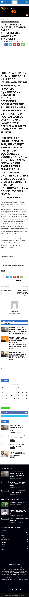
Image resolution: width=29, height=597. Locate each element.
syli (14, 270)
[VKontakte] (16, 589)
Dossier (3, 547)
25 (26, 398)
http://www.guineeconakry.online (14, 313)
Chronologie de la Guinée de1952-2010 (7, 289)
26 (2, 401)
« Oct (2, 403)
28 (11, 401)
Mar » (6, 403)
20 (6, 398)
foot (7, 270)
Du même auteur (7, 323)
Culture (3, 549)
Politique (3, 542)
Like (26, 412)
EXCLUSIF (3, 535)
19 (2, 398)
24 (22, 398)
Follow (25, 415)
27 (6, 401)
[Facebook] (8, 589)
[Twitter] (12, 589)
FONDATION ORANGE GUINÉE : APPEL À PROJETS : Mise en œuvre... (18, 437)
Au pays (3, 21)
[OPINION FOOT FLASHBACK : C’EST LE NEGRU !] (5, 520)
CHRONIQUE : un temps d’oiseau (19, 502)
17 (22, 395)
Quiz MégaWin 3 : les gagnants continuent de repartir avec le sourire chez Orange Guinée (18, 356)
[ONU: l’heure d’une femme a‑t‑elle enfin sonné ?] (5, 446)
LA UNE (13, 21)
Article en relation (8, 321)
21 (11, 398)
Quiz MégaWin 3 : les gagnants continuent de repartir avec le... (17, 453)
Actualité (3, 331)
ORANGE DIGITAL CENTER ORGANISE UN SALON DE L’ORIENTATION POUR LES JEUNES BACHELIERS (18, 330)
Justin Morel (5, 41)
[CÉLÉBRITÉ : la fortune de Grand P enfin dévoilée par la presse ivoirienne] (5, 512)
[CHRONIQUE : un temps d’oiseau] (5, 504)
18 (26, 395)
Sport (17, 21)
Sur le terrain (5, 540)
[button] (27, 2)
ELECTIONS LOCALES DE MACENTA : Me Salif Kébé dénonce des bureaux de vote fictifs (21, 292)
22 (14, 398)
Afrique (3, 544)
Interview (8, 21)
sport (10, 270)
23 (18, 398)
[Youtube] (20, 589)
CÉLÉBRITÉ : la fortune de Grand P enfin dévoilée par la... (18, 511)
